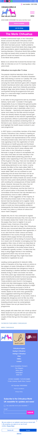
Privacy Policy (10, 426)
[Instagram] (5, 1)
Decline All (10, 430)
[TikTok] (7, 1)
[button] (35, 1)
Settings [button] (19, 433)
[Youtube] (9, 1)
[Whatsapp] (11, 1)
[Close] (35, 422)
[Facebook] (3, 1)
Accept (28, 430)
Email (6, 409)
